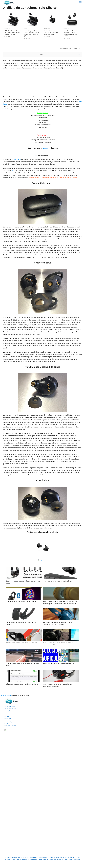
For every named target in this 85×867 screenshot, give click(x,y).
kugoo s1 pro (7, 720)
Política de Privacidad (10, 708)
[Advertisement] (42, 82)
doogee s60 (7, 718)
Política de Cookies (9, 706)
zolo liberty (17, 159)
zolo (45, 148)
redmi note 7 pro (8, 722)
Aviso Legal (7, 710)
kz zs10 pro (7, 723)
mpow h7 (6, 716)
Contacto (6, 711)
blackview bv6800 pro (10, 725)
